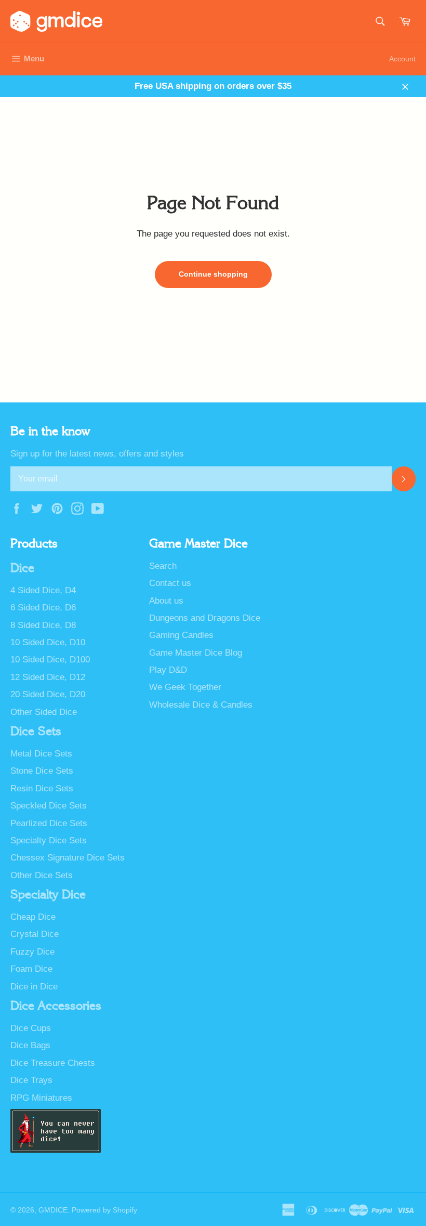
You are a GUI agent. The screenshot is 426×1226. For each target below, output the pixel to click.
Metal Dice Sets (41, 754)
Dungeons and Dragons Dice (204, 618)
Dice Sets (35, 731)
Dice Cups (30, 1028)
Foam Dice (31, 969)
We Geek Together (185, 687)
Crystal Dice (34, 934)
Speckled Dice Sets (48, 806)
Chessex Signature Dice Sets (67, 858)
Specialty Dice (48, 895)
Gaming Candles (181, 635)
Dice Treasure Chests (52, 1063)
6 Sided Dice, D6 (43, 607)
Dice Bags (30, 1045)
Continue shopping (213, 274)
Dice (22, 568)
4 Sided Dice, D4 (43, 590)
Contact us (170, 583)
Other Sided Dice (43, 712)
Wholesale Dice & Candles (200, 705)
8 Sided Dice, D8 (43, 625)
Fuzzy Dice (32, 952)
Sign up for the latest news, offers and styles (97, 454)
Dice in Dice (34, 987)
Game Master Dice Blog (195, 653)
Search (163, 566)
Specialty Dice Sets (48, 840)
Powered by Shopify (104, 1210)
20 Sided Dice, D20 (47, 694)
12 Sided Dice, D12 (47, 677)
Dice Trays (31, 1080)
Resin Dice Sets (41, 788)
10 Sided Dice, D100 (50, 659)
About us (166, 601)
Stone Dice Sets (41, 771)
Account (402, 59)
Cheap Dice (33, 917)
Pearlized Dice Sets (48, 823)
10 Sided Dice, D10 (47, 642)
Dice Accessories (55, 1006)
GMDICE (53, 1210)
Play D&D (168, 670)
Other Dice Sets (41, 875)
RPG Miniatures (41, 1098)
